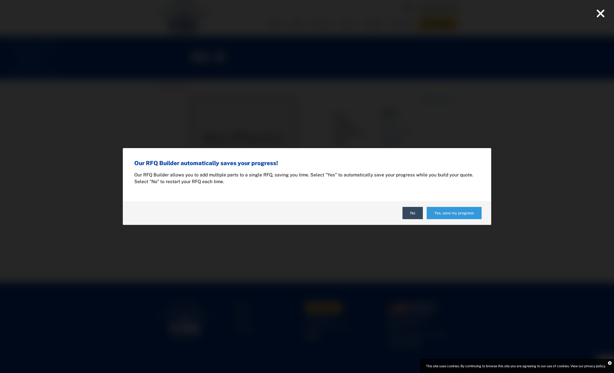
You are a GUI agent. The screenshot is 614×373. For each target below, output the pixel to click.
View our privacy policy (587, 366)
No (412, 213)
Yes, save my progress (454, 213)
